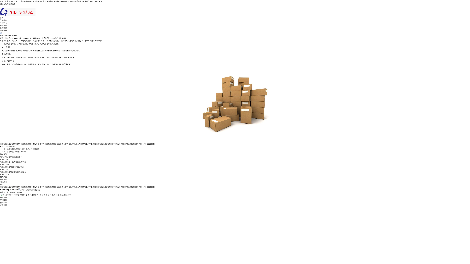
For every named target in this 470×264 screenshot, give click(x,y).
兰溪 (69, 195)
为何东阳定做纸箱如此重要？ (11, 156)
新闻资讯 (3, 25)
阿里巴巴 (3, 30)
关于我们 (3, 20)
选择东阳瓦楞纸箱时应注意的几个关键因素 (23, 149)
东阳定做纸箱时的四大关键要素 (12, 166)
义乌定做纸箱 (10, 146)
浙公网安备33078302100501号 (15, 195)
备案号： (3, 192)
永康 (53, 195)
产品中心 (3, 23)
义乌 (49, 195)
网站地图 (3, 182)
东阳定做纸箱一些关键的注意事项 (13, 161)
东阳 (61, 195)
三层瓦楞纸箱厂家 (38, 1)
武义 (57, 195)
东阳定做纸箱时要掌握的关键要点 (13, 171)
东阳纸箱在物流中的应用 (16, 151)
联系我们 (3, 28)
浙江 (41, 195)
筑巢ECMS (14, 189)
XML (2, 184)
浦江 (65, 195)
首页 (1, 17)
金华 (45, 195)
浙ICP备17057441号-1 (15, 192)
